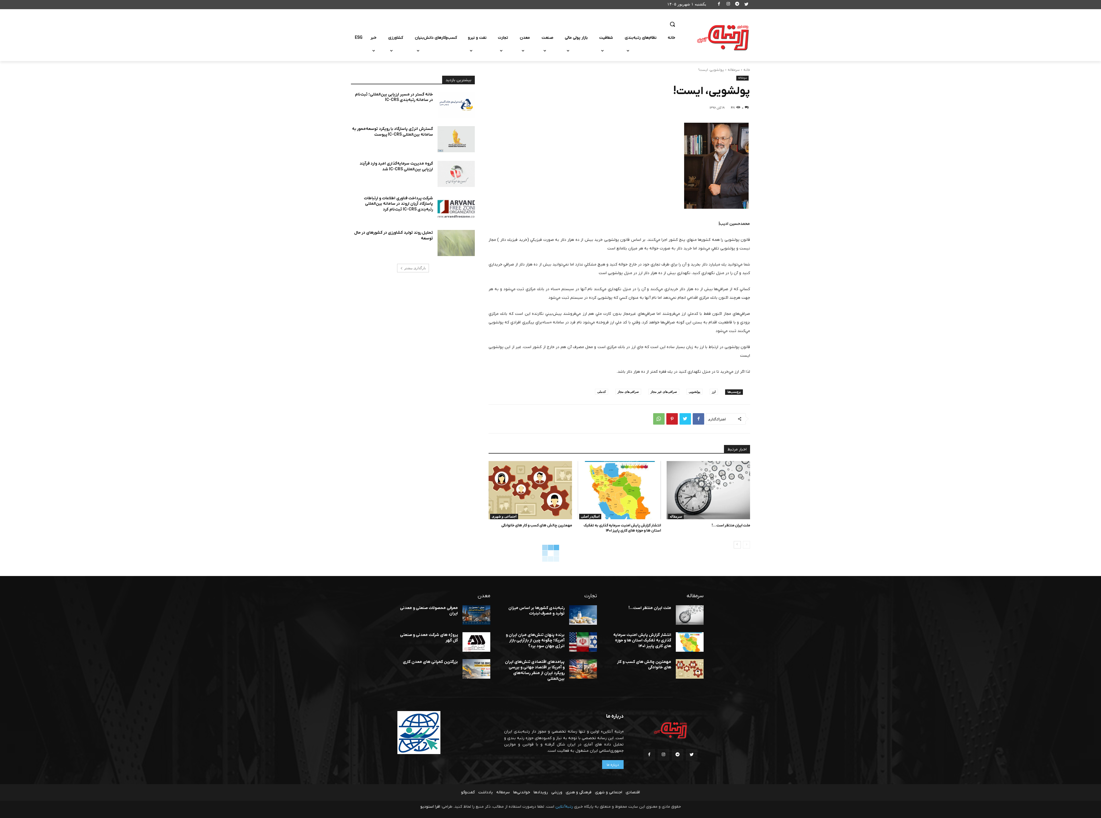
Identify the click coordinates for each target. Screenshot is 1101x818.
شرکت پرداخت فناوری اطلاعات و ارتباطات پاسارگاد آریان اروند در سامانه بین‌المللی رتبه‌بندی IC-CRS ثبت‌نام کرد (398, 204)
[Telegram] (737, 5)
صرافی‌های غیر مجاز (664, 391)
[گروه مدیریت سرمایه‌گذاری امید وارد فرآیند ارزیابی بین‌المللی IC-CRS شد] (456, 174)
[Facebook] (719, 5)
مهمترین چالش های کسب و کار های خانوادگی (536, 525)
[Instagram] (728, 5)
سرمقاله (734, 70)
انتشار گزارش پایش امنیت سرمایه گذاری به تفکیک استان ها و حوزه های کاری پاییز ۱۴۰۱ (622, 528)
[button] (672, 24)
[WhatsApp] (659, 419)
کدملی (601, 391)
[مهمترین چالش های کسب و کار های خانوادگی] (530, 490)
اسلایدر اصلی (590, 516)
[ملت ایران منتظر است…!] (708, 490)
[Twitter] (746, 5)
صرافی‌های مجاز (628, 391)
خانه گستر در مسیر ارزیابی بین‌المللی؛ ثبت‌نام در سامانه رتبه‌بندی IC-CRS (394, 97)
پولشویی (694, 391)
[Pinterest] (672, 419)
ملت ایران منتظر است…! (731, 525)
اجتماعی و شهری (504, 516)
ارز (714, 391)
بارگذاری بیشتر (415, 268)
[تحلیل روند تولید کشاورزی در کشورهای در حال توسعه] (456, 243)
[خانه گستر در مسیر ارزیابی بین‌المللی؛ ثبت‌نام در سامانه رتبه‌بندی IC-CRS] (456, 105)
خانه (746, 70)
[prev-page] (746, 544)
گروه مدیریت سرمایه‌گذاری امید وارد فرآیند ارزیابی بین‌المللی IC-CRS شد (396, 166)
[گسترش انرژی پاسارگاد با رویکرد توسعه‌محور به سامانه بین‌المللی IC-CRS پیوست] (456, 139)
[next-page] (737, 544)
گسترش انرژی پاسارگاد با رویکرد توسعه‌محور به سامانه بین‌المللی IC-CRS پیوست (392, 131)
